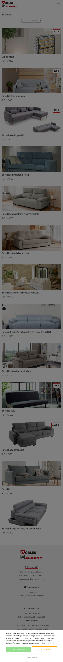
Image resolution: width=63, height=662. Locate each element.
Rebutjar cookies (31, 657)
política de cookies (46, 643)
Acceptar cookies (19, 649)
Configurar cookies (44, 649)
